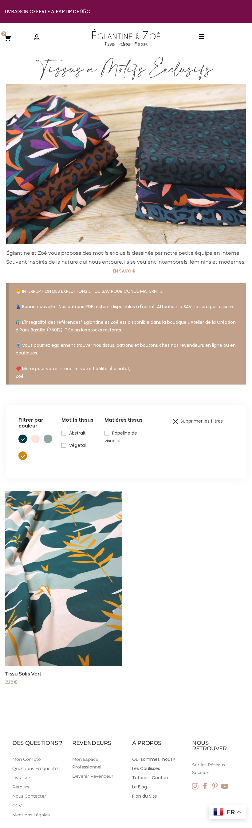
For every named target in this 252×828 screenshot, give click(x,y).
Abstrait (77, 433)
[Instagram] (195, 786)
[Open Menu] (202, 37)
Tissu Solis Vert (23, 674)
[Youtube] (224, 786)
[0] (8, 37)
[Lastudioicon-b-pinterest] (215, 786)
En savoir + (126, 271)
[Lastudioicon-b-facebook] (205, 786)
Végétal (77, 445)
